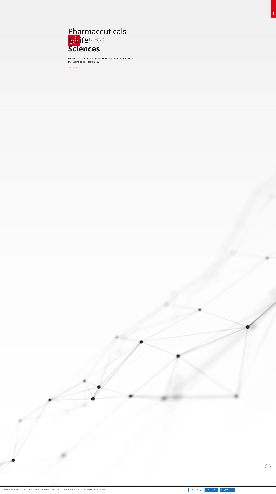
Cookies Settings (195, 490)
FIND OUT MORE (73, 67)
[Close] (272, 490)
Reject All (211, 490)
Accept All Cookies (227, 490)
